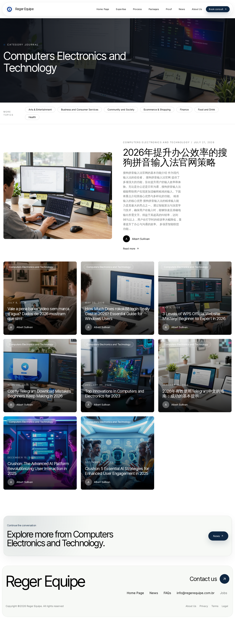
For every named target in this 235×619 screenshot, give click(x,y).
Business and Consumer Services (79, 109)
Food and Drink (206, 109)
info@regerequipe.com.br (196, 593)
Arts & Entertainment (40, 109)
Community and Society (121, 109)
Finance (184, 109)
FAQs (167, 593)
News (216, 536)
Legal (225, 606)
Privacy (204, 606)
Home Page (135, 593)
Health (32, 117)
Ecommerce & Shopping (157, 109)
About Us (191, 606)
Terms (214, 606)
